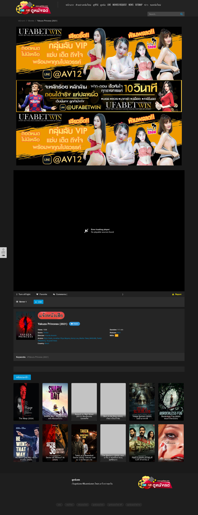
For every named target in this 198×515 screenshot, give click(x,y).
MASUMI (93, 338)
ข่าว (146, 4)
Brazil (47, 343)
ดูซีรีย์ (95, 4)
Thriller (45, 332)
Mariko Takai (84, 338)
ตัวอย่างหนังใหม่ (83, 4)
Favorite (43, 294)
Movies (31, 20)
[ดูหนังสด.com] (33, 7)
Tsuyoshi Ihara (51, 340)
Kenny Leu (75, 338)
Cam (40, 302)
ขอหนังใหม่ (155, 4)
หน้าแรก (70, 4)
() (83, 294)
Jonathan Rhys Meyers (61, 338)
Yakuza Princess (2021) (38, 357)
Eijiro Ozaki (48, 338)
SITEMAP (138, 4)
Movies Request (120, 4)
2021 (119, 332)
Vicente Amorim (51, 335)
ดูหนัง (103, 4)
